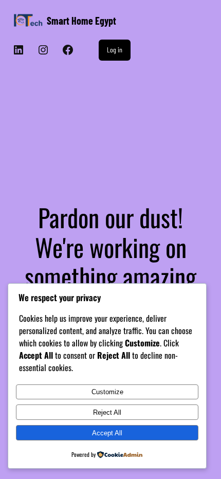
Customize (107, 392)
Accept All (107, 433)
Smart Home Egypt (81, 20)
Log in (114, 49)
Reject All (107, 412)
